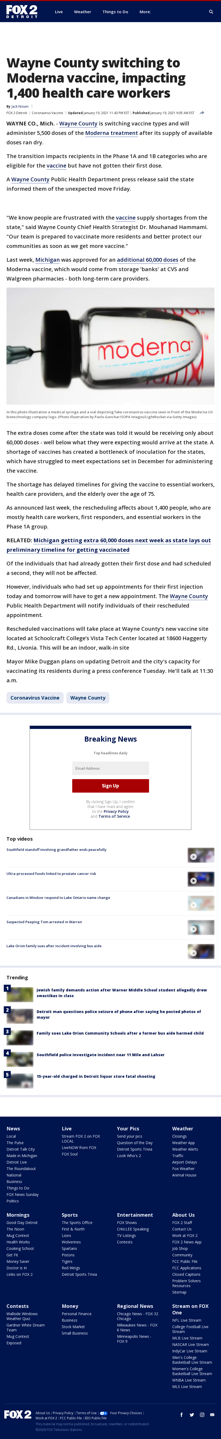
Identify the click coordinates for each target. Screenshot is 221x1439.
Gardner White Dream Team (25, 1327)
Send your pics (129, 1136)
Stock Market (73, 1326)
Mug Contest (17, 1235)
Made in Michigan (21, 1155)
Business (14, 1181)
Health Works (18, 1241)
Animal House (184, 1175)
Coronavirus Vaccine (47, 113)
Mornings (17, 1215)
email (212, 1414)
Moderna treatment (111, 133)
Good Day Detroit (22, 1222)
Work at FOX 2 (185, 1235)
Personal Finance (77, 1313)
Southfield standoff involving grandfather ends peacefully (56, 849)
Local (11, 1136)
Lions (66, 1235)
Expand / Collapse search (211, 12)
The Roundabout (21, 1168)
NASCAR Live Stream (190, 1344)
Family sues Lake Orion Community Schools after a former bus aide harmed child (120, 1033)
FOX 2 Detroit (16, 113)
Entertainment (135, 1215)
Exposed (13, 1342)
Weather (182, 1128)
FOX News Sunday (22, 1194)
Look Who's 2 (129, 1155)
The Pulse (15, 1142)
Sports (70, 1215)
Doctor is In (16, 1267)
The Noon (15, 1229)
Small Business (75, 1333)
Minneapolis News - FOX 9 (134, 1339)
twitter (192, 1414)
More (145, 11)
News (13, 1128)
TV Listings (126, 1235)
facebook (181, 1414)
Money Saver (17, 1261)
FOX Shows (127, 1222)
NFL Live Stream (186, 1320)
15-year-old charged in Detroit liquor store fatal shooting (96, 1076)
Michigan (47, 259)
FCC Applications (186, 1267)
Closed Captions (186, 1274)
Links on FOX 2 (19, 1274)
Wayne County (78, 123)
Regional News (135, 1306)
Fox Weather (183, 1168)
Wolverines (71, 1241)
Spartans (69, 1248)
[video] (201, 855)
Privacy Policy (116, 811)
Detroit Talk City (20, 1149)
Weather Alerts (185, 1149)
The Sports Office (77, 1222)
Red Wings (71, 1267)
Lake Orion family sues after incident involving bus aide (54, 945)
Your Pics (128, 1128)
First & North (73, 1229)
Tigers (67, 1261)
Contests (125, 1241)
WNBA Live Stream (189, 1380)
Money (70, 1306)
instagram (202, 1414)
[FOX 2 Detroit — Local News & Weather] (24, 11)
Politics (12, 1200)
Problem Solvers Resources (186, 1283)
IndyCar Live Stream (189, 1350)
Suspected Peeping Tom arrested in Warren (44, 921)
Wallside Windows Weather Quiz (22, 1316)
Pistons (68, 1254)
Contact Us (182, 1229)
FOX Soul (70, 1154)
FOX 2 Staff (182, 1222)
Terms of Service (114, 816)
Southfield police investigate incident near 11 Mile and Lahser (101, 1054)
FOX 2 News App (187, 1241)
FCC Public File (185, 1261)
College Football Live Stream (190, 1329)
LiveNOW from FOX (79, 1147)
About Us (183, 1215)
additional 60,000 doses (147, 259)
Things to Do (17, 1188)
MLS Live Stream (187, 1386)
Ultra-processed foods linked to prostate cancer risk (51, 873)
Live (67, 1128)
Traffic (178, 1155)
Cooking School (20, 1248)
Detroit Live (16, 1162)
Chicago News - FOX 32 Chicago (137, 1316)
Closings (179, 1136)
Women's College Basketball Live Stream (192, 1371)
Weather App (183, 1142)
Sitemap (179, 1292)
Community (182, 1254)
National (13, 1175)
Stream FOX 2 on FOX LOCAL (81, 1139)
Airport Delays (184, 1162)
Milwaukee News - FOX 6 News (137, 1327)
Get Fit (12, 1254)
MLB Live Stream (187, 1338)
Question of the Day (135, 1142)
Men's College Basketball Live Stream (192, 1360)
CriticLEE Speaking (133, 1229)
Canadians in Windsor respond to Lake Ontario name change (58, 897)
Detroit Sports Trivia (134, 1149)
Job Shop (180, 1248)
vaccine (56, 165)
